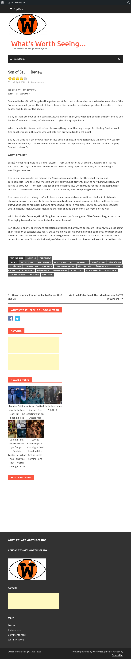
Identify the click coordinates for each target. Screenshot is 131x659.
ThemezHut (117, 655)
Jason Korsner (38, 82)
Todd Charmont (17, 274)
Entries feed (14, 630)
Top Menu (18, 9)
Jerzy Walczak (31, 266)
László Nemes (84, 266)
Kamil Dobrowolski (64, 266)
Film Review (45, 258)
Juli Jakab (47, 266)
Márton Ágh (43, 270)
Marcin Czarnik (26, 270)
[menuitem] (3, 2)
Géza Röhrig (115, 262)
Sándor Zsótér (93, 270)
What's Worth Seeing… (48, 43)
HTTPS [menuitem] (20, 2)
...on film (31, 258)
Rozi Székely (77, 270)
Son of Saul (110, 270)
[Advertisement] (33, 345)
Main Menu (19, 58)
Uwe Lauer (47, 274)
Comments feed (17, 634)
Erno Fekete (82, 262)
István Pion (15, 266)
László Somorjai (103, 266)
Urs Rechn (34, 274)
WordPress (97, 651)
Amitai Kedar (27, 262)
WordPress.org (16, 639)
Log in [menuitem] (10, 2)
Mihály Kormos (60, 270)
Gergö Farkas (98, 262)
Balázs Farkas (43, 262)
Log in (11, 625)
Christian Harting (63, 262)
